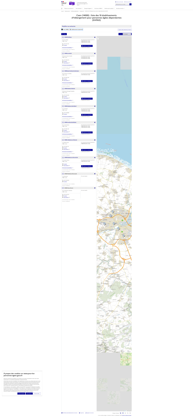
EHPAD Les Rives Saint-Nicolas (70, 122)
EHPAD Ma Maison (68, 37)
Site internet (66, 62)
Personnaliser (36, 393)
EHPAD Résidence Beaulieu (70, 88)
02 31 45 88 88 (66, 112)
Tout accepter (21, 393)
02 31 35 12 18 (66, 43)
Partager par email (123, 413)
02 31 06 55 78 (66, 60)
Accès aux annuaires (119, 1)
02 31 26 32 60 (66, 95)
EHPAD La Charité (68, 53)
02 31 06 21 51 (66, 146)
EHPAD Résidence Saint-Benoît (70, 106)
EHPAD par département (74, 11)
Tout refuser (29, 393)
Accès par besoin (128, 1)
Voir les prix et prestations (67, 47)
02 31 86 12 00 (66, 128)
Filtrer (65, 34)
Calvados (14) (82, 11)
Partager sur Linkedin (130, 413)
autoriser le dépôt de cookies (126, 415)
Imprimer (82, 412)
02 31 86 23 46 (66, 77)
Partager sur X (128, 413)
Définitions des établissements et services (70, 412)
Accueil (61, 8)
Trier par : (120, 34)
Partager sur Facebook (125, 413)
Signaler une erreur (90, 412)
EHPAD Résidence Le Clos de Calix (71, 157)
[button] (105, 224)
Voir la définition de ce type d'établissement (95, 37)
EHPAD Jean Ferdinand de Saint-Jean (72, 70)
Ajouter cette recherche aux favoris (125, 29)
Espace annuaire (67, 11)
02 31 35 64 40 (66, 180)
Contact (65, 45)
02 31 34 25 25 (66, 194)
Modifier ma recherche (68, 26)
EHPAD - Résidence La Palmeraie (71, 139)
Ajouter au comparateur (87, 45)
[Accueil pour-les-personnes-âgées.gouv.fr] (71, 3)
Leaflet (125, 410)
